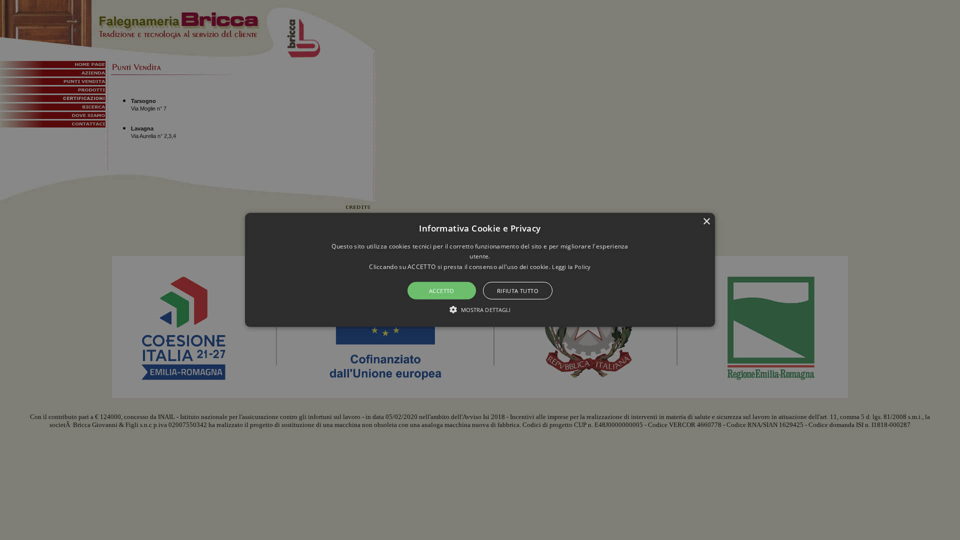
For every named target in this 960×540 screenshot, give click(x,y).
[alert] (480, 270)
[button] (480, 270)
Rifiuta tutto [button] (517, 290)
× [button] (706, 222)
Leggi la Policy (571, 266)
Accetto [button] (441, 290)
